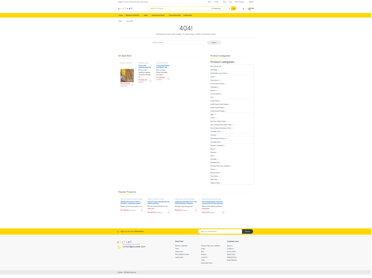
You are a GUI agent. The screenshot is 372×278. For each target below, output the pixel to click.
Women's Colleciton (126, 63)
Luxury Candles (215, 94)
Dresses (213, 152)
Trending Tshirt (215, 131)
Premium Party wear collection (220, 166)
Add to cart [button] (132, 85)
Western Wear (215, 183)
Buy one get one (216, 66)
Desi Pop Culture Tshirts (218, 121)
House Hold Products (143, 63)
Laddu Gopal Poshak (217, 107)
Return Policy (231, 254)
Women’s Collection (132, 15)
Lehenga (213, 159)
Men (212, 114)
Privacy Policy (231, 251)
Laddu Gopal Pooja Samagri (219, 104)
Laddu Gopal (187, 15)
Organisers (141, 63)
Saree (212, 169)
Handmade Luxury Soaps (218, 73)
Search (214, 42)
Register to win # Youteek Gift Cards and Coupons (133, 2)
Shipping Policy (232, 257)
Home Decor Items (158, 15)
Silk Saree (214, 179)
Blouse (213, 149)
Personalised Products (218, 138)
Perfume (213, 135)
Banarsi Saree (215, 172)
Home (209, 2)
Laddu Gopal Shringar (217, 111)
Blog (224, 2)
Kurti (212, 155)
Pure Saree (214, 176)
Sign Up (247, 231)
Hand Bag (214, 70)
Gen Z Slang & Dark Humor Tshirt (221, 125)
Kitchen (213, 90)
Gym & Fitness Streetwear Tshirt (221, 128)
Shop (216, 2)
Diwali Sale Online (206, 263)
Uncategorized (215, 142)
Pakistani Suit (215, 162)
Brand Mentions (232, 260)
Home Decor (163, 63)
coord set (204, 257)
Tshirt (146, 15)
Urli (212, 97)
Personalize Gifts (175, 15)
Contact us (230, 248)
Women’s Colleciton (181, 246)
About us (230, 246)
